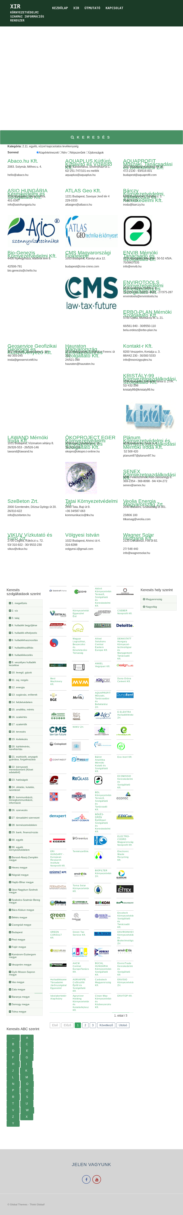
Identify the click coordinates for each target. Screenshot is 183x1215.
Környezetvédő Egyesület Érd (81, 613)
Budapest (17, 932)
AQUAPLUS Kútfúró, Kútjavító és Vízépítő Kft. (88, 164)
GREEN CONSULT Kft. (56, 935)
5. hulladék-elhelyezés (24, 632)
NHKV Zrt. (78, 727)
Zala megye (18, 989)
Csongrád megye (21, 924)
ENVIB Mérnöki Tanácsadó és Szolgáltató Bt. (140, 256)
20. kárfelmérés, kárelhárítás (19, 748)
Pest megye (18, 939)
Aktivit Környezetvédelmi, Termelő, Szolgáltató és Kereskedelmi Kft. (105, 597)
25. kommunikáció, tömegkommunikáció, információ (21, 800)
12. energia (18, 687)
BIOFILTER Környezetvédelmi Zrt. (105, 873)
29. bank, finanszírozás (24, 832)
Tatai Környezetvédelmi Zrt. (91, 502)
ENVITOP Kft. (124, 996)
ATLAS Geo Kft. (83, 190)
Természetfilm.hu (82, 851)
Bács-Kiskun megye (22, 909)
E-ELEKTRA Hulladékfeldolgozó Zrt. (128, 715)
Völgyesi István (82, 535)
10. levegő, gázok (21, 672)
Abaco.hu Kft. (23, 161)
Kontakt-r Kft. (138, 346)
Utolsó (123, 1025)
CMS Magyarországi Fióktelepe (88, 254)
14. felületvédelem (22, 702)
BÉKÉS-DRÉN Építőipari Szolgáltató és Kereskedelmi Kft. (103, 823)
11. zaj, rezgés (19, 680)
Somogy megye (20, 1004)
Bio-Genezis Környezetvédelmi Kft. (32, 254)
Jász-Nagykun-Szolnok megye (23, 891)
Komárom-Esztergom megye (22, 955)
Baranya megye (20, 996)
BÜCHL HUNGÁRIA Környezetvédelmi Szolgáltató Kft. (105, 969)
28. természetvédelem (24, 825)
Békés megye (19, 917)
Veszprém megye (21, 964)
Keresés (94, 137)
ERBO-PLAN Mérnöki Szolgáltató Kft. (147, 313)
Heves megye (19, 867)
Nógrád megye (20, 874)
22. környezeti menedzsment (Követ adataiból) (21, 769)
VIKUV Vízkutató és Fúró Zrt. (30, 536)
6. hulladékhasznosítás (24, 640)
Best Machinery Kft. (56, 681)
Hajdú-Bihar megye (22, 882)
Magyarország (153, 599)
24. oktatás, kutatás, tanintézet (22, 788)
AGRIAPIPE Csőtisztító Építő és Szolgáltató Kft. (79, 985)
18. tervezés (18, 731)
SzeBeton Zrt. (23, 501)
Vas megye (17, 982)
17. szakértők (19, 724)
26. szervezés (19, 810)
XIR (76, 8)
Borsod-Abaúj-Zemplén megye (23, 858)
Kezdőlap (60, 8)
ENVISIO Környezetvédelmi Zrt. (127, 982)
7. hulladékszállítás (22, 647)
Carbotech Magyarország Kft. (103, 982)
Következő (106, 1025)
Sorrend (13, 152)
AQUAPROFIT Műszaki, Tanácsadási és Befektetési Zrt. (147, 164)
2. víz (14, 610)
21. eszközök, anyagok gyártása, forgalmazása (23, 758)
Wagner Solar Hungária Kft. (138, 536)
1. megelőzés (19, 603)
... (13, 1037)
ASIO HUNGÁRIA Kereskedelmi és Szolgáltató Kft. (27, 194)
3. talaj (15, 618)
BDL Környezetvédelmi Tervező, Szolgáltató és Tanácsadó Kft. (105, 801)
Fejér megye (18, 946)
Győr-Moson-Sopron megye (22, 973)
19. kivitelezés (19, 739)
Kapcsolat (114, 8)
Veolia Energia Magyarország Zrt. (143, 502)
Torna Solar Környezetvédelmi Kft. (83, 888)
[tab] (24, 603)
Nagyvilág (151, 606)
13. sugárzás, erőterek (24, 694)
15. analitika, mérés (22, 709)
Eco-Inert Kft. (124, 757)
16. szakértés (19, 717)
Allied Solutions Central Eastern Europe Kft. (101, 644)
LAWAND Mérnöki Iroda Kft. (28, 439)
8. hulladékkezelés (22, 655)
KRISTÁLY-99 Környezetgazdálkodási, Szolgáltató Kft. (150, 379)
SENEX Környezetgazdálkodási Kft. (149, 475)
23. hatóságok (19, 779)
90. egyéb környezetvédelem (19, 848)
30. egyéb (17, 839)
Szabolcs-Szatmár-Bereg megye (24, 901)
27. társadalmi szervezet (25, 817)
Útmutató (92, 8)
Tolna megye (18, 1011)
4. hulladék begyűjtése (24, 625)
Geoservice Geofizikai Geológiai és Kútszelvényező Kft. (32, 349)
